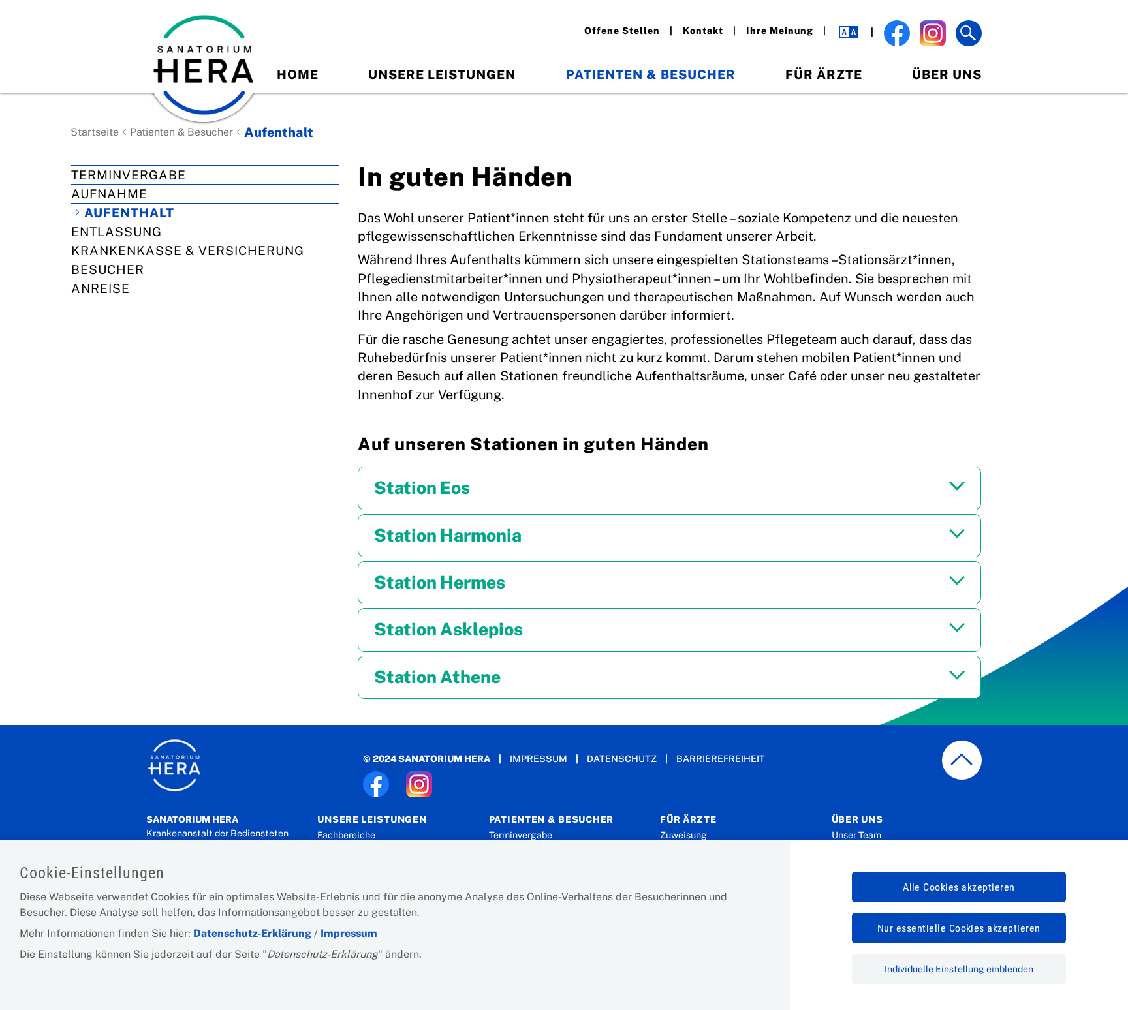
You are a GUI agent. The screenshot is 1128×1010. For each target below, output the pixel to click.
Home (298, 74)
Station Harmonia (448, 535)
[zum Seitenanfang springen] (962, 760)
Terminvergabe (128, 175)
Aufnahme (109, 194)
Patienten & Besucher (651, 74)
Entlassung (116, 231)
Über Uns (947, 74)
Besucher (107, 269)
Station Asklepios (448, 629)
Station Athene (437, 677)
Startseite (94, 132)
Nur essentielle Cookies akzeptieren (959, 928)
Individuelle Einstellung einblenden (959, 969)
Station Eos (422, 488)
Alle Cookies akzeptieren (959, 887)
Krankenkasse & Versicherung (187, 250)
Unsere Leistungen (442, 74)
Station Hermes (439, 582)
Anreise (100, 288)
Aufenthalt (129, 213)
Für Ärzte (823, 74)
